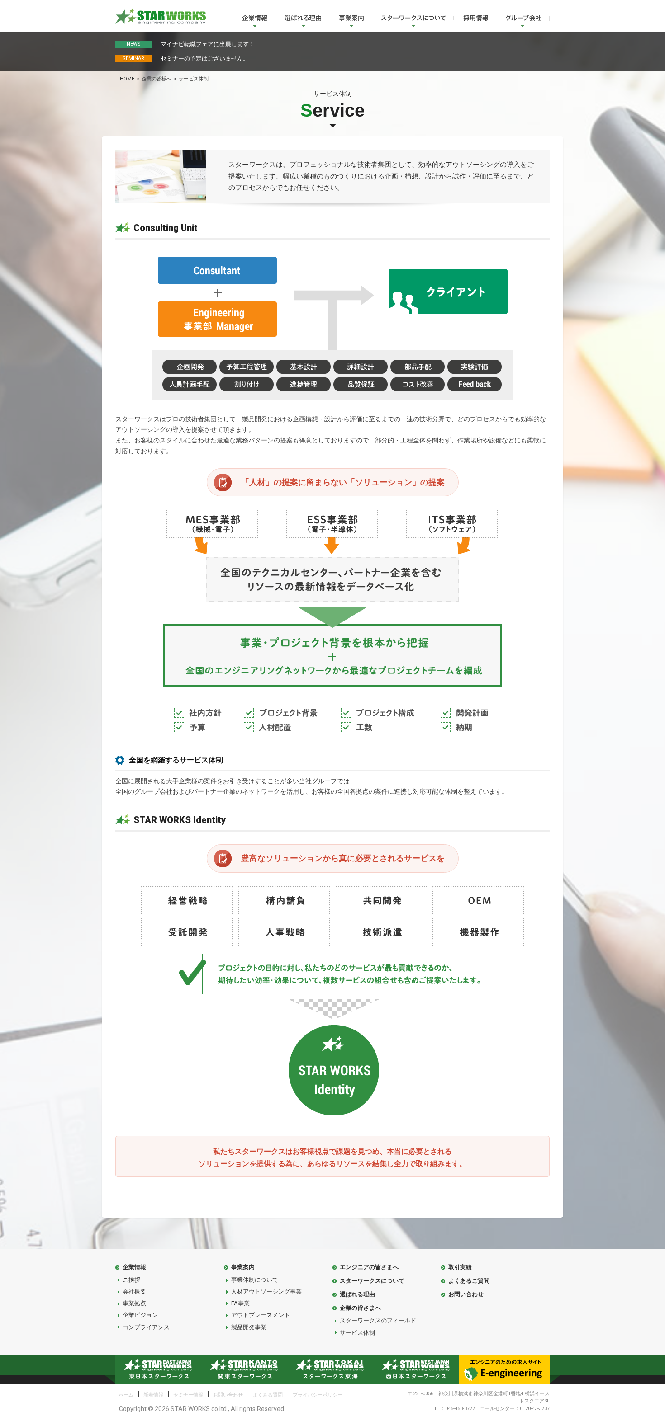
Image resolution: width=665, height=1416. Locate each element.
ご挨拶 (131, 1279)
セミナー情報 (188, 1395)
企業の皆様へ (156, 79)
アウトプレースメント (260, 1315)
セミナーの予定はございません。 (205, 58)
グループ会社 (524, 20)
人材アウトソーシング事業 (266, 1291)
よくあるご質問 (468, 1280)
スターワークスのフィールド (378, 1320)
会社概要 (134, 1291)
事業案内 (351, 20)
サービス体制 (357, 1332)
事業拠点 (134, 1303)
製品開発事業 (248, 1327)
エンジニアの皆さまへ (369, 1267)
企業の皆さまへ (360, 1307)
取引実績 (460, 1267)
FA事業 (240, 1303)
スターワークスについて (413, 20)
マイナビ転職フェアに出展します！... (210, 44)
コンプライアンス (146, 1327)
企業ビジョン (140, 1315)
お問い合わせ (466, 1294)
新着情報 (153, 1395)
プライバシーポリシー (317, 1395)
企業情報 (254, 20)
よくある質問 (268, 1395)
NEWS (134, 44)
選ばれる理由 (303, 20)
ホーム (126, 1395)
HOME (127, 79)
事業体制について (254, 1279)
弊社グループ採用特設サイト (475, 20)
